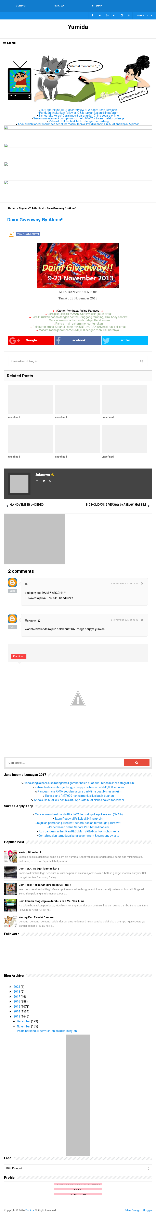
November (24, 1026)
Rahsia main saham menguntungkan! (79, 323)
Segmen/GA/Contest (31, 208)
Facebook (78, 340)
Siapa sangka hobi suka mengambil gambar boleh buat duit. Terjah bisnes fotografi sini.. (80, 783)
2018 (17, 991)
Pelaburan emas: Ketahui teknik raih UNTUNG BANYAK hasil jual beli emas (79, 326)
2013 (17, 1016)
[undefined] (30, 399)
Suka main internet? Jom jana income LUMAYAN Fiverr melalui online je (78, 118)
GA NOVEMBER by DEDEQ (27, 504)
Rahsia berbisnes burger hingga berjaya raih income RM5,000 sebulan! (79, 787)
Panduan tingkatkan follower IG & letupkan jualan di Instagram (78, 112)
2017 (17, 996)
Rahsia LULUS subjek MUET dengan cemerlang (79, 121)
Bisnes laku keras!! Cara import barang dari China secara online (79, 115)
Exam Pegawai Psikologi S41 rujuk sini (79, 818)
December (24, 1021)
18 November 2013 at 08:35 (123, 620)
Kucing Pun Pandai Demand (36, 917)
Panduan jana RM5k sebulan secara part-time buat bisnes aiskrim (79, 791)
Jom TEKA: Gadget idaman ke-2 (39, 868)
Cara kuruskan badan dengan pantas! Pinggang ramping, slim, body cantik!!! (79, 317)
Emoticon (18, 656)
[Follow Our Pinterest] (129, 15)
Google (31, 340)
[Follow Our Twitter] (99, 15)
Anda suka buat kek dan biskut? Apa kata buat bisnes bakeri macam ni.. (79, 800)
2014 (17, 1011)
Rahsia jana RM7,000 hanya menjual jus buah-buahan (79, 795)
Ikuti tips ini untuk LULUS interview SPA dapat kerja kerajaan (79, 110)
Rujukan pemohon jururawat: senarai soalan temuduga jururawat (78, 823)
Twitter (124, 340)
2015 (17, 1006)
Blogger (147, 1210)
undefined (14, 417)
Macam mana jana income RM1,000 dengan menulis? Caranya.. (79, 330)
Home (11, 208)
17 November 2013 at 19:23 (123, 583)
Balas (12, 591)
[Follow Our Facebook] (92, 15)
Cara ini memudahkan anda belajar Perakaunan (79, 320)
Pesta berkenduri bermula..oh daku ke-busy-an (47, 1031)
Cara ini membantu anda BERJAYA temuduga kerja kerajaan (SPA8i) (79, 814)
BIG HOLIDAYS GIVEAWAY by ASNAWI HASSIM (116, 504)
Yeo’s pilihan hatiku (31, 852)
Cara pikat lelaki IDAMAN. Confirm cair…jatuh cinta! (80, 313)
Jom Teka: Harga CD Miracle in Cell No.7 (45, 884)
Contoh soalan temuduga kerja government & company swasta (78, 835)
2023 (17, 986)
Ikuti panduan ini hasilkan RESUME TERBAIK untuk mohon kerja (79, 831)
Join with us (144, 15)
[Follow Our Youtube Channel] (114, 15)
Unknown (42, 475)
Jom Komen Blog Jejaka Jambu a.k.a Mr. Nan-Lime (51, 901)
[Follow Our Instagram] (121, 15)
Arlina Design (132, 1210)
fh (26, 584)
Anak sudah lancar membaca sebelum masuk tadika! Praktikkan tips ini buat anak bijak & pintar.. (79, 124)
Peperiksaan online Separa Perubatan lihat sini (79, 827)
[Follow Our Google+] (107, 15)
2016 (17, 1001)
